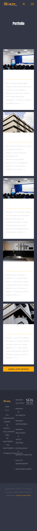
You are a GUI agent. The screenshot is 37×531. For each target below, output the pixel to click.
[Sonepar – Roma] (18, 188)
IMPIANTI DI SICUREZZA (19, 412)
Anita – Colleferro (19, 249)
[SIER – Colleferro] (18, 59)
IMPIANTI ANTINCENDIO (19, 422)
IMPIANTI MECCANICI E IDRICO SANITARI (19, 436)
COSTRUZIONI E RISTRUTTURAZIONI (19, 451)
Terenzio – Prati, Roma (19, 312)
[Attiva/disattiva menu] (32, 4)
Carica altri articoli (18, 369)
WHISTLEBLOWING (19, 469)
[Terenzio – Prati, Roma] (18, 314)
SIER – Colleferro (19, 57)
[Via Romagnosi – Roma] (18, 122)
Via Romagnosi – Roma (19, 120)
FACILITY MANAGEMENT (19, 462)
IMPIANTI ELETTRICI (19, 401)
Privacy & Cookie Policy (23, 495)
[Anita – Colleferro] (18, 251)
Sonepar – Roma (19, 186)
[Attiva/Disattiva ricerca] (24, 4)
